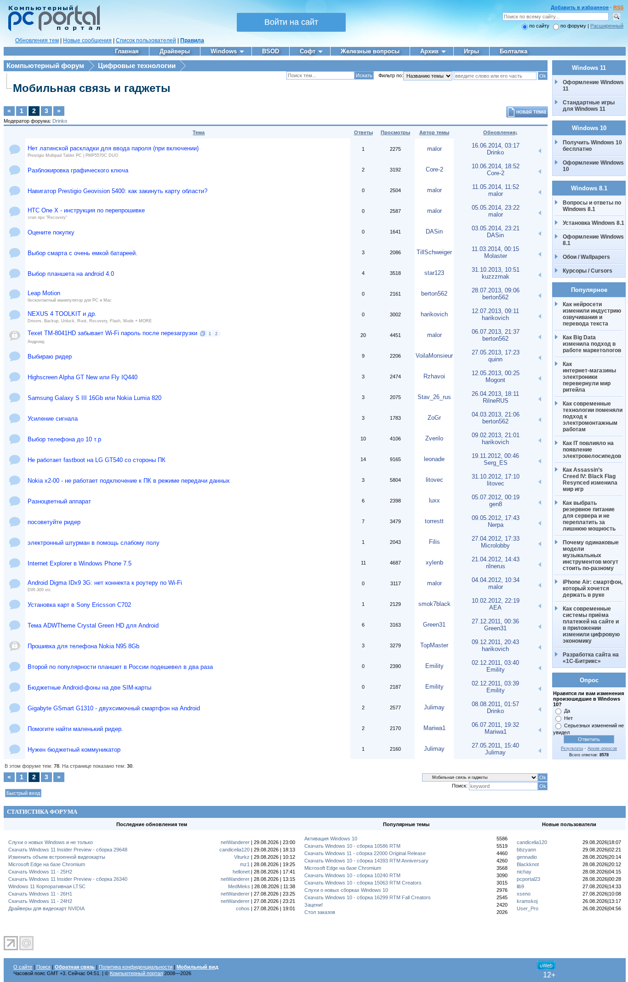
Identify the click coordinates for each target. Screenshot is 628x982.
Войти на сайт (291, 22)
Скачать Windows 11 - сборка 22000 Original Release (365, 853)
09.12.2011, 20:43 (495, 642)
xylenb (434, 562)
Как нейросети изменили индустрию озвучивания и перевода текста (592, 314)
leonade (434, 459)
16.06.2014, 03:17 (496, 145)
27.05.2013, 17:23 (496, 352)
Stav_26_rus (434, 397)
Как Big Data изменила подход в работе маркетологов (592, 344)
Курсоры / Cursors (587, 271)
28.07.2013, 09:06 (496, 290)
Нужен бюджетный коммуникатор (74, 749)
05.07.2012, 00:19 (496, 497)
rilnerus (495, 566)
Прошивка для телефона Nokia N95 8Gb (83, 646)
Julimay (434, 707)
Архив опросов (602, 748)
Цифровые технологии (137, 65)
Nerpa (495, 524)
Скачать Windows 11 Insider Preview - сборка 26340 (67, 879)
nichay (524, 871)
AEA (495, 607)
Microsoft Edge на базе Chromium (46, 864)
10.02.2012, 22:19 (496, 600)
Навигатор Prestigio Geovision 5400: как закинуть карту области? (117, 191)
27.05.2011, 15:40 (495, 745)
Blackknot (528, 864)
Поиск (43, 967)
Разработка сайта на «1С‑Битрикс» (591, 657)
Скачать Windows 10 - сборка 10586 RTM (352, 846)
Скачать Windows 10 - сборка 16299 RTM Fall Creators (367, 897)
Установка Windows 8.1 (593, 223)
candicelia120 (234, 849)
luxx (434, 500)
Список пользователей (146, 40)
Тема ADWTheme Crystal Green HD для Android (93, 625)
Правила (192, 40)
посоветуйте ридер (54, 522)
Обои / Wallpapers (586, 257)
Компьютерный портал (136, 973)
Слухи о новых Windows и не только (50, 842)
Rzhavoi (434, 376)
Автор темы (434, 132)
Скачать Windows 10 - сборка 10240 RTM (352, 875)
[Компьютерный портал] (52, 30)
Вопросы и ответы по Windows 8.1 (592, 206)
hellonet (241, 871)
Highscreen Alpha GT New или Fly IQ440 (82, 377)
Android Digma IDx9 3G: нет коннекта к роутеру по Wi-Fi (105, 582)
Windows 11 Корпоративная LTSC (47, 886)
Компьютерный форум (45, 65)
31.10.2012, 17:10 (496, 476)
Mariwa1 (434, 728)
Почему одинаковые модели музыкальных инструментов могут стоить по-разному (591, 555)
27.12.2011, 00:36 (495, 621)
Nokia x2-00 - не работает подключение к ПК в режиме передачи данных (129, 480)
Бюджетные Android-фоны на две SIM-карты (89, 687)
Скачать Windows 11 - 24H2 (40, 901)
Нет (568, 718)
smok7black (434, 603)
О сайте (22, 967)
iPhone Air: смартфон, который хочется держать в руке (593, 588)
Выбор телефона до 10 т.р (64, 439)
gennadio (527, 857)
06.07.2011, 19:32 (495, 724)
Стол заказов (319, 912)
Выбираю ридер (50, 356)
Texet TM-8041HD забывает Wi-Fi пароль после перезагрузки (112, 333)
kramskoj (527, 901)
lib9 (520, 886)
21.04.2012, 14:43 (496, 559)
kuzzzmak (495, 276)
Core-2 (434, 169)
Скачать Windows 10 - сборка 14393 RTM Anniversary (366, 860)
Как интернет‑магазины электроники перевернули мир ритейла (590, 377)
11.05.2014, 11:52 (495, 186)
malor (434, 148)
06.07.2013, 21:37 (496, 331)
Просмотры (395, 132)
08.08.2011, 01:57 (495, 704)
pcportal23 (528, 879)
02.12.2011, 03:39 (495, 683)
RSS (618, 7)
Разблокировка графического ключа (78, 170)
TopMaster (434, 645)
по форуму (574, 26)
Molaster (495, 255)
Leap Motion (44, 293)
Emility (434, 665)
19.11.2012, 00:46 (495, 455)
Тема (199, 132)
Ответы (363, 132)
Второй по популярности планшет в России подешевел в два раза (120, 666)
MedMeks (239, 886)
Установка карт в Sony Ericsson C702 (79, 604)
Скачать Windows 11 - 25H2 (40, 871)
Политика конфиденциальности (135, 967)
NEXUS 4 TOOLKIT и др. (62, 313)
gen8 (495, 504)
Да (567, 711)
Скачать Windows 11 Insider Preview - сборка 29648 (67, 849)
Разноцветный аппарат (59, 501)
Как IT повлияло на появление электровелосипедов (592, 449)
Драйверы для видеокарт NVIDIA (46, 908)
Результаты (572, 748)
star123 (434, 272)
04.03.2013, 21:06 (496, 414)
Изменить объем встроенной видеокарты (56, 857)
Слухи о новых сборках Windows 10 (346, 890)
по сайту (539, 26)
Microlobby (495, 545)
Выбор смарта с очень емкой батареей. (82, 253)
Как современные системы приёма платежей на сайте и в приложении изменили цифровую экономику (592, 624)
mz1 (245, 864)
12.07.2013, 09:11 (495, 311)
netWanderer (235, 842)
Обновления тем (37, 40)
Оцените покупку (51, 232)
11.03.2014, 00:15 (495, 249)
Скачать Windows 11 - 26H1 (40, 893)
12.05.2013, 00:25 (496, 373)
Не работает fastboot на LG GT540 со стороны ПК (97, 460)
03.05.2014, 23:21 (496, 228)
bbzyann (526, 849)
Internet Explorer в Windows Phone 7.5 (79, 563)
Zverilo (434, 438)
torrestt (434, 521)
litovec (434, 479)
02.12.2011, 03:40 (495, 662)
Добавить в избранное (580, 7)
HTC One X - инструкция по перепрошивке (86, 210)
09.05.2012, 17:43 (496, 517)
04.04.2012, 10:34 (496, 580)
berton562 (434, 293)
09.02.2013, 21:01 (496, 435)
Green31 (434, 624)
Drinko (59, 121)
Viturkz (242, 857)
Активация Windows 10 (330, 838)
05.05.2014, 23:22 (496, 207)
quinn (495, 359)
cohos (243, 908)
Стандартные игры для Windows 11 (589, 105)
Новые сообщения (87, 40)
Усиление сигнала (53, 418)
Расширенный (606, 26)
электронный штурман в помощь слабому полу (94, 542)
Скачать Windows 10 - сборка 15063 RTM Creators (363, 882)
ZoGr (434, 417)
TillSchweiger (434, 252)
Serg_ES (496, 462)
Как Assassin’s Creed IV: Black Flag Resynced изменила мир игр (591, 479)
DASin (434, 231)
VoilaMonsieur (434, 355)
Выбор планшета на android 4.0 (71, 273)
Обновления (499, 132)
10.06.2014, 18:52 (496, 166)
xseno (524, 893)
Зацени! (313, 905)
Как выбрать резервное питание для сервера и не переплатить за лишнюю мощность (589, 516)
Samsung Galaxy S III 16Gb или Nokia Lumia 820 (94, 397)
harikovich (434, 314)
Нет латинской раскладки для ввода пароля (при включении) (113, 148)
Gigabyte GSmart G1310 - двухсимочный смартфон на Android (114, 708)
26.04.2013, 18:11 (495, 393)
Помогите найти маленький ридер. (75, 728)
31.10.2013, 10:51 (496, 269)
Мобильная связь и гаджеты (92, 88)
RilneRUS (495, 400)
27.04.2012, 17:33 (496, 538)
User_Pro (527, 908)
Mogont (495, 380)
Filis (434, 541)
